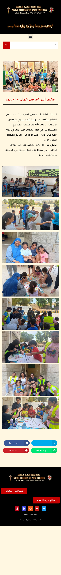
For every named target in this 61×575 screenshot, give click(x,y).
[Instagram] (30, 508)
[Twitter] (44, 508)
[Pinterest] (17, 508)
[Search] (6, 45)
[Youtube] (37, 508)
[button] (30, 36)
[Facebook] (24, 508)
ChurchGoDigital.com (26, 520)
